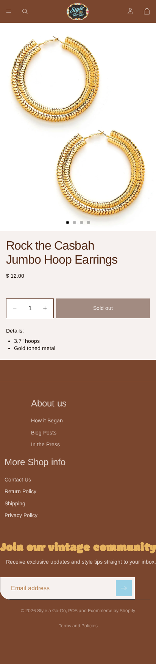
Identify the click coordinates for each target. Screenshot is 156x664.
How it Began (47, 420)
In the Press (45, 444)
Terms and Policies (78, 625)
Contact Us (18, 480)
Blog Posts (43, 433)
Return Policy (20, 491)
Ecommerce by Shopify (111, 610)
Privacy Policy (21, 515)
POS (73, 610)
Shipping (15, 503)
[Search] (25, 11)
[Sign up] (124, 588)
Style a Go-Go (51, 610)
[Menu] (8, 11)
